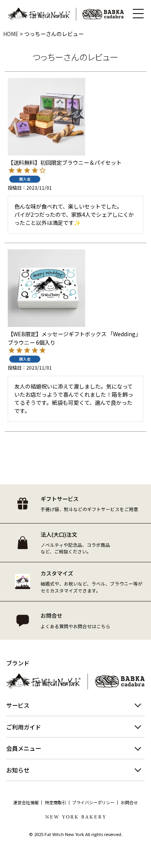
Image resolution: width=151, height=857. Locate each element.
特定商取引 (55, 802)
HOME (11, 34)
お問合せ (129, 802)
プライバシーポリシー (93, 802)
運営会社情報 (26, 802)
